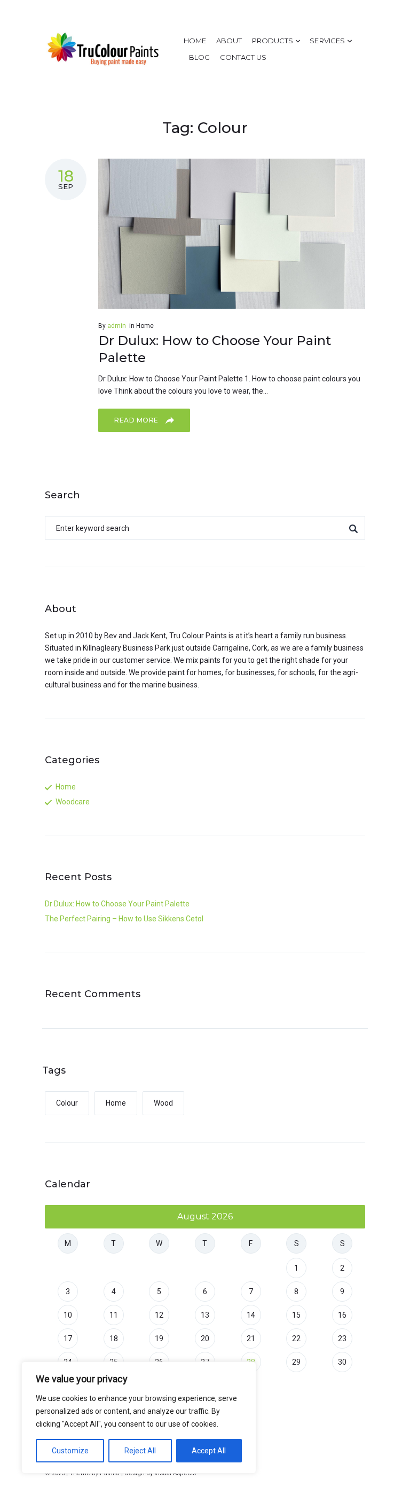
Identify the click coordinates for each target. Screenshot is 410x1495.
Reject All (140, 1450)
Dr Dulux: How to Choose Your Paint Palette (117, 903)
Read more (137, 420)
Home (195, 40)
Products (272, 40)
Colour (67, 1103)
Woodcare (73, 801)
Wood (163, 1103)
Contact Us (243, 57)
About (229, 40)
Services (327, 40)
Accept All (209, 1450)
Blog (199, 57)
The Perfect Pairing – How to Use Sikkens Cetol (124, 918)
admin (116, 326)
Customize (70, 1450)
